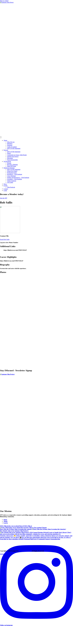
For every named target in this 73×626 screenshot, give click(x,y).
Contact (6, 189)
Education (10, 158)
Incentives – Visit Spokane (14, 174)
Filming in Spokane (9, 168)
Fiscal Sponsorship (12, 160)
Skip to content (4, 1)
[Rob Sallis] (10, 232)
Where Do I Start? (12, 171)
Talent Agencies (11, 181)
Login (5, 190)
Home (5, 519)
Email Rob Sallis (4, 239)
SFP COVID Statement (13, 148)
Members (9, 143)
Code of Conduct (12, 147)
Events (5, 185)
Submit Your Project (12, 156)
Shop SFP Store (11, 166)
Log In (6, 523)
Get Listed (10, 182)
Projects (6, 150)
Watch (9, 153)
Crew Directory (11, 176)
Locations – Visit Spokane (14, 179)
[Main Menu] (0, 137)
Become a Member (12, 164)
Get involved (7, 161)
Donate (9, 163)
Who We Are (11, 142)
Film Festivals (11, 187)
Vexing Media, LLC (25, 551)
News (5, 184)
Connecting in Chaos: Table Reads (17, 155)
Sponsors (9, 145)
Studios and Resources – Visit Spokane (18, 177)
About (5, 140)
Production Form (12, 172)
